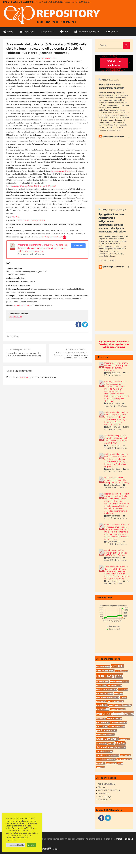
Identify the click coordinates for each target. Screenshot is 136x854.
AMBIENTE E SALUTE (107, 790)
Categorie (46, 31)
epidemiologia (115, 685)
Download (78, 246)
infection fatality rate (104, 693)
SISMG (120, 743)
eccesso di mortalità (119, 682)
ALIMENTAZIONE (105, 784)
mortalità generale (117, 709)
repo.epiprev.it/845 (48, 58)
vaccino (100, 767)
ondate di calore (114, 719)
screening (124, 739)
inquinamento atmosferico (107, 697)
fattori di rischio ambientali (106, 689)
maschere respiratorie (115, 701)
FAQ (65, 31)
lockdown (100, 701)
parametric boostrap (118, 722)
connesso (24, 377)
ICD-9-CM (123, 689)
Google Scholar (15, 317)
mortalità (102, 709)
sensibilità (101, 743)
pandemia (102, 722)
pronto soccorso (106, 730)
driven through (102, 681)
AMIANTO (102, 793)
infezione (118, 693)
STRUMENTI (103, 800)
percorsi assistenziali (117, 726)
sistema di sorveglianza (111, 747)
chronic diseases (103, 666)
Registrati (128, 839)
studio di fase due (124, 759)
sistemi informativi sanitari (107, 755)
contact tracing (121, 671)
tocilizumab (111, 763)
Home (10, 31)
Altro (100, 787)
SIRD (111, 743)
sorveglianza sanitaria (106, 759)
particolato (101, 726)
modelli (101, 705)
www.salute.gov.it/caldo (61, 171)
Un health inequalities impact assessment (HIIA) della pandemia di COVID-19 (116, 480)
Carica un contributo (88, 31)
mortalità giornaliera (36, 220)
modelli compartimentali (120, 705)
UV (120, 763)
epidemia (101, 685)
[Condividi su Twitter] (85, 327)
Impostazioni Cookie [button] (16, 845)
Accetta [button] (31, 845)
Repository (28, 31)
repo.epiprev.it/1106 (21, 305)
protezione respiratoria (105, 734)
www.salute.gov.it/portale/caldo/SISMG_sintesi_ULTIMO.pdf (31, 186)
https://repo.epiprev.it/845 (51, 237)
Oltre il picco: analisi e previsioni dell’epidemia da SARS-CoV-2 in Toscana (115, 552)
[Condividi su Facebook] (78, 327)
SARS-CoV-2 (107, 738)
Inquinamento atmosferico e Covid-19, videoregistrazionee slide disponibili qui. (114, 344)
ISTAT (123, 697)
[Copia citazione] (64, 237)
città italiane (105, 670)
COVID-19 (15, 217)
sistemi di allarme (104, 751)
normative (100, 719)
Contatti (113, 31)
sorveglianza (125, 755)
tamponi (100, 763)
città (17, 220)
